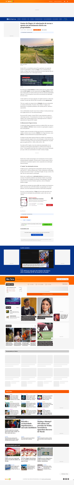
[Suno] (23, 211)
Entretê (43, 409)
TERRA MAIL (51, 1)
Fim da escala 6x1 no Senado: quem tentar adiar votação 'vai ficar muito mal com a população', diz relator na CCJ (12, 431)
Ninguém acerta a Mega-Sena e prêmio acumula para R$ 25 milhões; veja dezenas (44, 460)
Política (27, 409)
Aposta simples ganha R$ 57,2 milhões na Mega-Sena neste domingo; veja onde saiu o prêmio (15, 468)
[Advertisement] (61, 439)
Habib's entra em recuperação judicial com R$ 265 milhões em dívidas (12, 460)
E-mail (64, 1)
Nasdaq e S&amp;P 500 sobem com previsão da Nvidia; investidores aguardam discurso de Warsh (44, 427)
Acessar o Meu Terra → (19, 279)
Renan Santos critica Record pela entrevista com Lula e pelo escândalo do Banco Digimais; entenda (47, 468)
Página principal (11, 1)
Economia (28, 220)
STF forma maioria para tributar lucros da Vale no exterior (28, 439)
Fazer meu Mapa (13, 303)
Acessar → (18, 307)
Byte (27, 394)
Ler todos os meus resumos (47, 294)
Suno (24, 220)
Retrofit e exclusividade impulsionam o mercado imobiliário (29, 425)
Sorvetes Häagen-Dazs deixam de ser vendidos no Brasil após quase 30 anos (28, 460)
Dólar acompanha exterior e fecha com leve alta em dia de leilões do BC (44, 439)
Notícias (21, 269)
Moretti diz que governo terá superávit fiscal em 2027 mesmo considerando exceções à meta (12, 439)
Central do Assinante (58, 1)
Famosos (11, 409)
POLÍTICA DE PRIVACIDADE (46, 479)
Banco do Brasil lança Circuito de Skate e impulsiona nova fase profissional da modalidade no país (31, 468)
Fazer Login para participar (37, 234)
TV (42, 394)
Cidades (11, 394)
